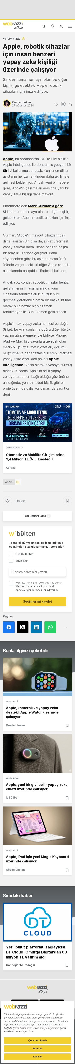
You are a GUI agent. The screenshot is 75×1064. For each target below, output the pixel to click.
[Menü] (70, 27)
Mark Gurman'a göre (45, 206)
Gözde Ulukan (15, 725)
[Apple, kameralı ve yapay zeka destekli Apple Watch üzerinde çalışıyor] (37, 677)
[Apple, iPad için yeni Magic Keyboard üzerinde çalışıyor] (37, 825)
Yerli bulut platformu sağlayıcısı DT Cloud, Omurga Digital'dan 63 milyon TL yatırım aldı (36, 952)
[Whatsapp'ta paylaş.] (51, 627)
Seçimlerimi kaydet (37, 601)
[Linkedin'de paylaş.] (37, 627)
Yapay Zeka (11, 39)
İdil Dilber (12, 797)
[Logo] (13, 26)
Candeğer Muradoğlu (20, 965)
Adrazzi (11, 467)
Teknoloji (12, 701)
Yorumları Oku (36, 516)
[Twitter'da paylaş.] (24, 627)
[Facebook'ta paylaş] (10, 627)
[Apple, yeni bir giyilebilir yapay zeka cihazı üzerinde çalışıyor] (37, 753)
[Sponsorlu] (37, 422)
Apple (8, 159)
